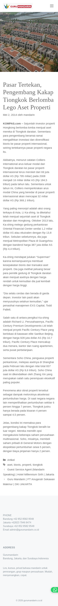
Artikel (11, 459)
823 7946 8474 (23, 522)
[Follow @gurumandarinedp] (4, 538)
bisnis (17, 464)
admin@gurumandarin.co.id (24, 529)
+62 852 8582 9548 (23, 519)
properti (26, 464)
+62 (13, 522)
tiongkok (38, 464)
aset (9, 464)
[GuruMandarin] (18, 5)
